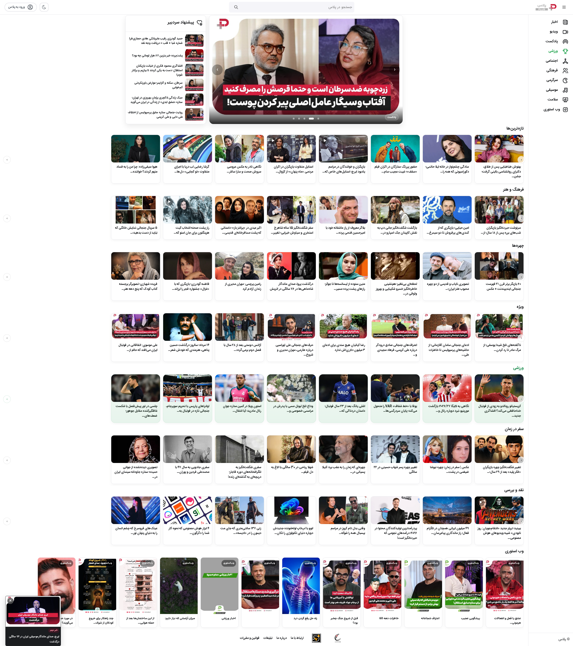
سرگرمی (552, 80)
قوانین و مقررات (249, 638)
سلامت (552, 100)
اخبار (554, 22)
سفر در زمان (514, 429)
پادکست (551, 41)
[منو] (564, 7)
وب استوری (551, 110)
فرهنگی (552, 71)
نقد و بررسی (514, 490)
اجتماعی (552, 61)
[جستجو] (236, 7)
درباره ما (281, 638)
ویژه (520, 307)
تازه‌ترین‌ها (515, 128)
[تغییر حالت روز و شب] (44, 7)
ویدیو (554, 32)
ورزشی (553, 51)
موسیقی (552, 90)
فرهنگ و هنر (513, 189)
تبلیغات (267, 638)
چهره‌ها (518, 246)
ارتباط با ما (297, 638)
